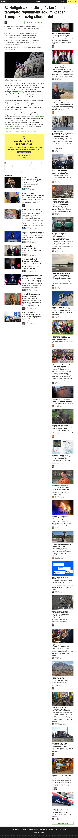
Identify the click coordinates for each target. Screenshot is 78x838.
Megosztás (29, 22)
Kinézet (64, 1)
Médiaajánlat (52, 829)
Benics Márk (9, 22)
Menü (4, 1)
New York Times (19, 91)
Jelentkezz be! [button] (24, 157)
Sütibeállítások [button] (62, 829)
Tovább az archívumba (63, 823)
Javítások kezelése (33, 829)
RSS (56, 829)
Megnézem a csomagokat (24, 152)
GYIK (13, 829)
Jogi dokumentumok (43, 829)
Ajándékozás (39, 22)
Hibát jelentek (18, 829)
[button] (11, 163)
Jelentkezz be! (73, 1)
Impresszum (25, 829)
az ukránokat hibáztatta (36, 117)
